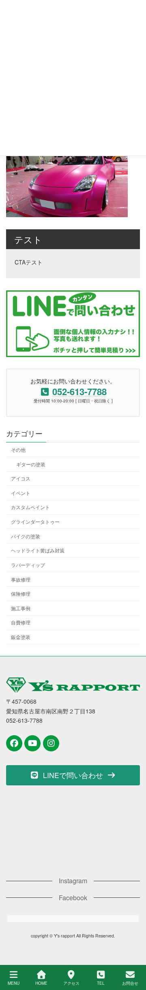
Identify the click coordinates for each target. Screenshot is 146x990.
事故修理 (20, 579)
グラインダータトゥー (35, 521)
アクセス (71, 983)
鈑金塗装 (20, 637)
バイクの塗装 (25, 536)
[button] (73, 775)
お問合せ (130, 983)
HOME (41, 983)
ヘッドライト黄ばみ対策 (37, 550)
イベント (20, 492)
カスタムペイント (30, 507)
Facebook (73, 897)
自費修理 (20, 622)
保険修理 (20, 593)
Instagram (73, 880)
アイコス (20, 478)
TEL (101, 983)
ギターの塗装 (30, 464)
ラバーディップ (28, 564)
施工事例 (20, 608)
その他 (18, 449)
